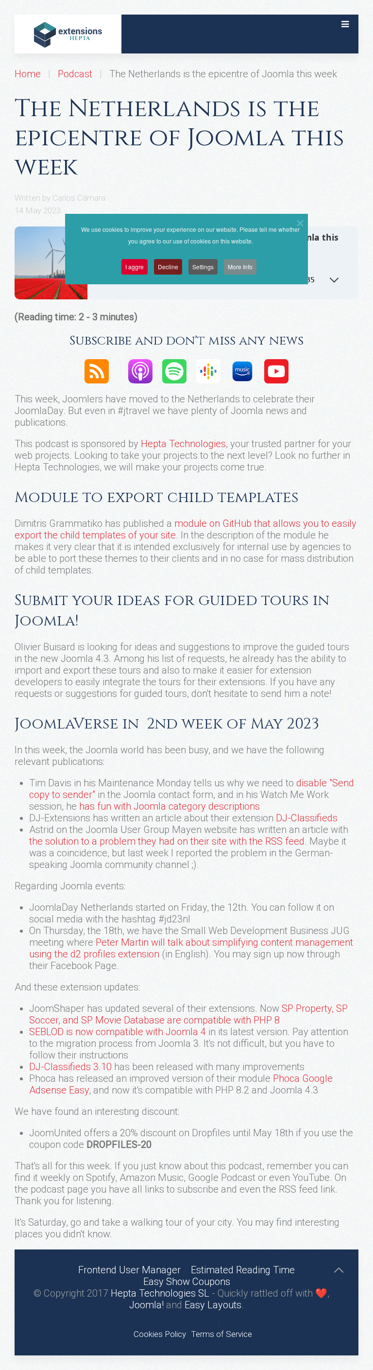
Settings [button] (203, 266)
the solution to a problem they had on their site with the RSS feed (167, 841)
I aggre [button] (134, 266)
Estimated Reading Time (243, 1270)
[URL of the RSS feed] (97, 370)
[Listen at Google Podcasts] (208, 370)
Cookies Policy (160, 1334)
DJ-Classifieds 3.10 (70, 1067)
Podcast (75, 74)
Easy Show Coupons (186, 1281)
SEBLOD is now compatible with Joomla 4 (117, 1032)
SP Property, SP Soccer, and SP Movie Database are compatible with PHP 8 (188, 1014)
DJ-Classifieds (307, 818)
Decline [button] (168, 266)
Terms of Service (221, 1334)
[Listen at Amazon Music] (242, 370)
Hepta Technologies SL (160, 1293)
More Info (240, 266)
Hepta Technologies (183, 444)
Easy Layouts (213, 1305)
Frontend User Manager (129, 1270)
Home (28, 74)
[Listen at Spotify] (174, 370)
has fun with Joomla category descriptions (169, 806)
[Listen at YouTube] (276, 370)
